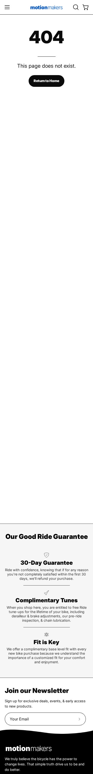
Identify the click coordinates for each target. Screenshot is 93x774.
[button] (75, 7)
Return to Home (46, 81)
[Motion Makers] (46, 7)
